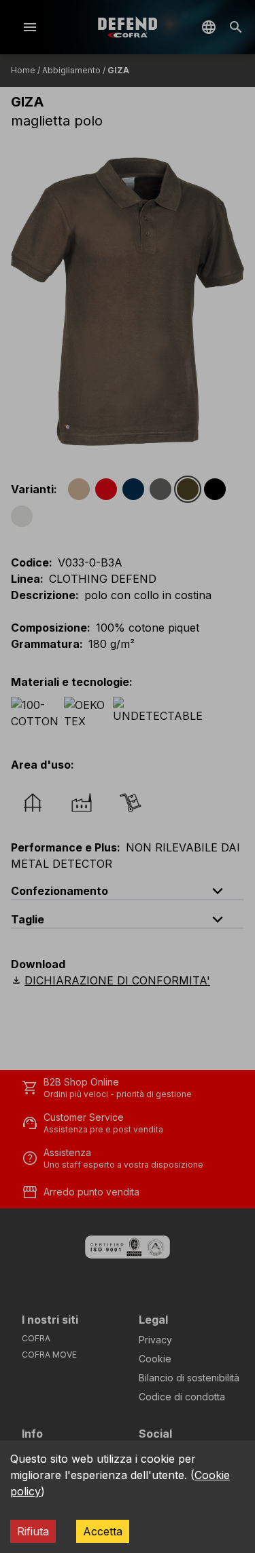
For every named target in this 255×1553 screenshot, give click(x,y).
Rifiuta (33, 1531)
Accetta (102, 1531)
